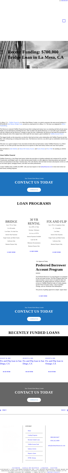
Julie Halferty (13, 149)
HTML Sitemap (32, 458)
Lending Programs (32, 435)
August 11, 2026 (28, 358)
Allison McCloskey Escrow (26, 149)
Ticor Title (49, 149)
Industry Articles (32, 449)
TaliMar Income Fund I (56, 134)
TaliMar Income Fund (33, 444)
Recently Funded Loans (34, 439)
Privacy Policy (53, 472)
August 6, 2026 (50, 358)
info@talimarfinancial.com (56, 445)
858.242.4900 (55, 440)
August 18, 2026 (5, 358)
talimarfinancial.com (46, 166)
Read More (7, 371)
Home (29, 430)
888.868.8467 (64, 0)
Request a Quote (32, 453)
